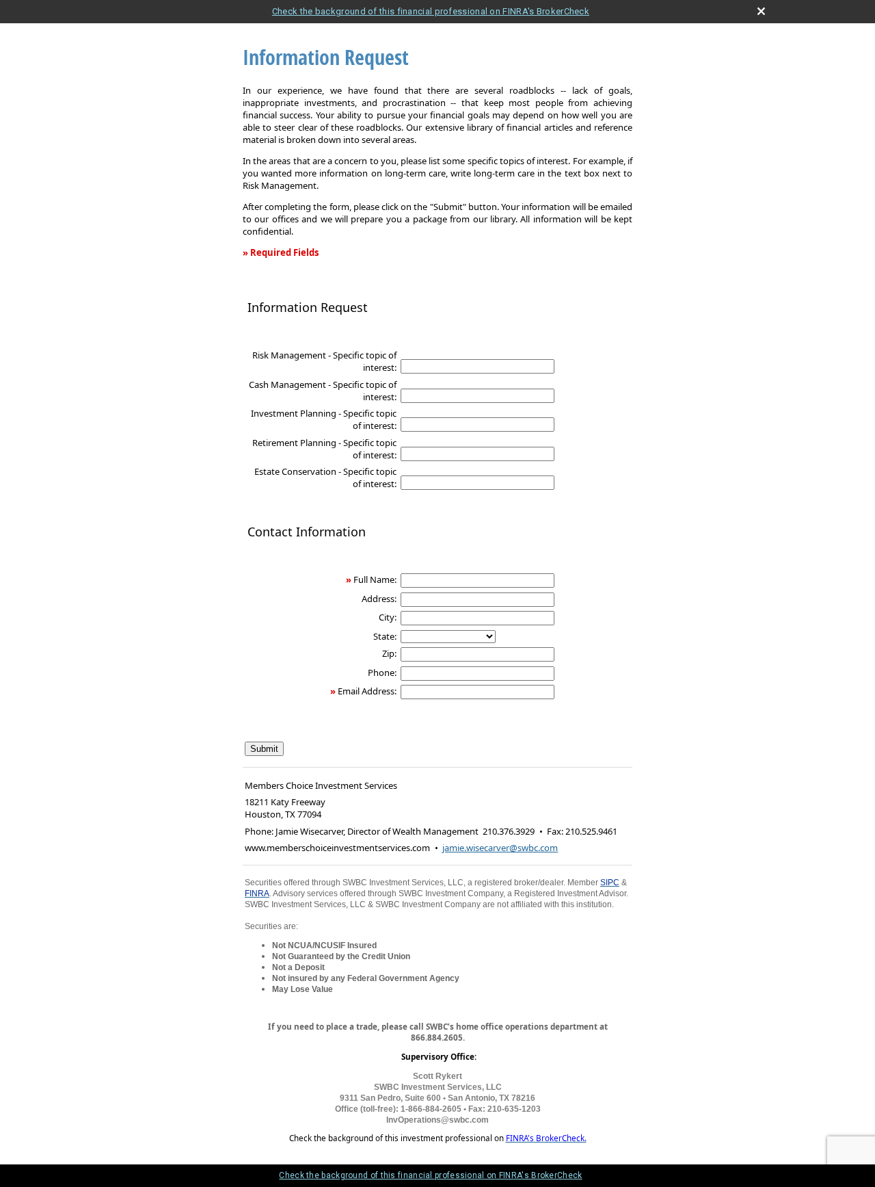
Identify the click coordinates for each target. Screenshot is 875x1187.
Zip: (389, 653)
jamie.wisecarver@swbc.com (500, 848)
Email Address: (367, 691)
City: (387, 617)
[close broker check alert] (761, 11)
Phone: (382, 672)
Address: (379, 598)
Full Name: (374, 579)
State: (384, 636)
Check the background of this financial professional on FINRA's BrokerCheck (430, 11)
